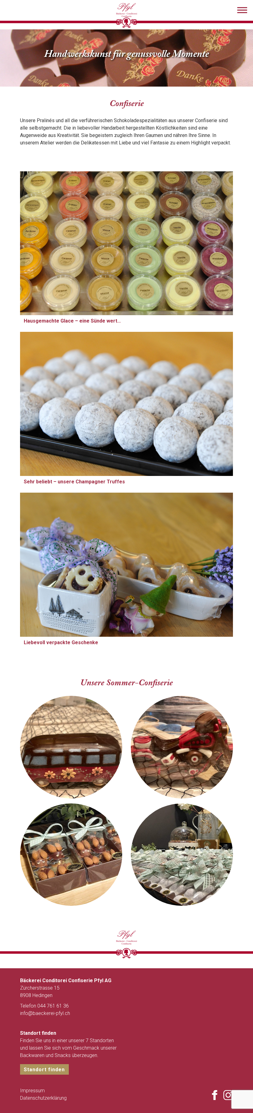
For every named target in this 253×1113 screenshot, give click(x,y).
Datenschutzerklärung (43, 1098)
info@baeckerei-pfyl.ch (45, 1013)
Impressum (32, 1091)
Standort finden (44, 1069)
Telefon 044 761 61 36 (44, 1006)
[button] (242, 11)
